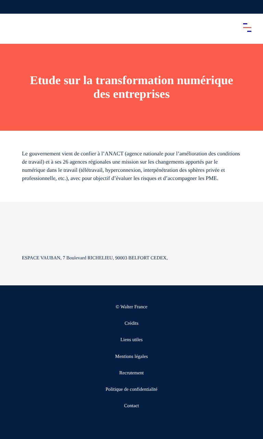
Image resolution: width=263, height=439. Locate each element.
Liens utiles (132, 340)
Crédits (131, 323)
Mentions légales (131, 356)
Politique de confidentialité (131, 389)
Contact (131, 406)
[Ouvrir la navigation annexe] (11, 7)
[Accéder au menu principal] (247, 27)
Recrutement (131, 373)
